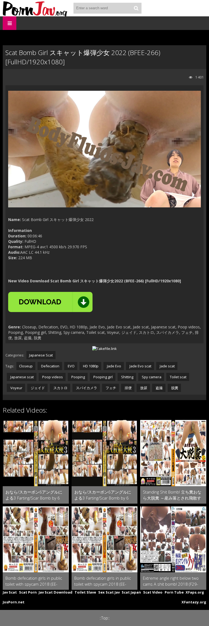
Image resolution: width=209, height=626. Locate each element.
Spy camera (151, 376)
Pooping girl (103, 376)
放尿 (143, 387)
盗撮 (159, 387)
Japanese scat (22, 376)
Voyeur (16, 387)
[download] (50, 302)
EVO (71, 366)
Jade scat (167, 366)
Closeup (26, 366)
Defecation (49, 366)
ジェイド (37, 387)
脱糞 (174, 387)
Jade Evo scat (140, 366)
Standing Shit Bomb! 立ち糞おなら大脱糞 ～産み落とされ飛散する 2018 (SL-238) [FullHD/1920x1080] (172, 495)
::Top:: (105, 618)
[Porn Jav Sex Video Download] (35, 8)
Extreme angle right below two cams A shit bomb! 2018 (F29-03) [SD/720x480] (171, 581)
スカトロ (60, 387)
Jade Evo (113, 366)
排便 (128, 387)
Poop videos (52, 376)
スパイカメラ (86, 387)
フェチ (110, 387)
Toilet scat (177, 376)
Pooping (77, 376)
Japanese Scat (41, 355)
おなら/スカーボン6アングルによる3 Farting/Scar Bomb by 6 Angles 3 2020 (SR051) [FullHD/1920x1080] (33, 495)
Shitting (126, 376)
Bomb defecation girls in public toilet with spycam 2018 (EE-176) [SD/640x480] (33, 581)
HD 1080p (90, 366)
